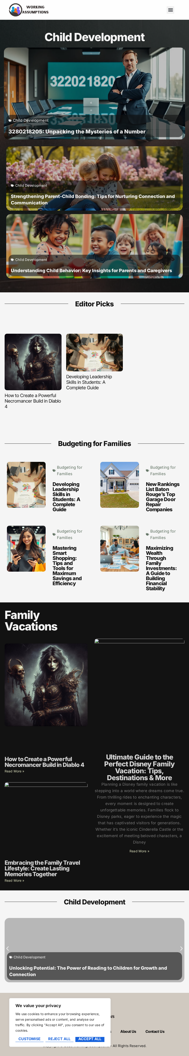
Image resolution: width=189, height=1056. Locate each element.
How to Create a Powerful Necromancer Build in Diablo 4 (33, 401)
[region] (60, 1022)
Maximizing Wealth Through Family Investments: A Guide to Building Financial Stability (161, 568)
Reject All (59, 1039)
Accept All (89, 1039)
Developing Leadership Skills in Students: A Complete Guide (89, 382)
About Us (128, 1031)
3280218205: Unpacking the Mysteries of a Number (77, 131)
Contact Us (154, 1031)
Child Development (31, 120)
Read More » (14, 771)
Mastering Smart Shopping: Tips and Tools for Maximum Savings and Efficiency (67, 565)
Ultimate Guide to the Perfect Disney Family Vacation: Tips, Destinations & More (139, 767)
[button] (170, 10)
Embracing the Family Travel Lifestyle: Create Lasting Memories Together (42, 868)
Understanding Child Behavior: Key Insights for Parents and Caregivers (91, 270)
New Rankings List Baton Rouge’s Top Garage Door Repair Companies (163, 496)
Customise (29, 1039)
